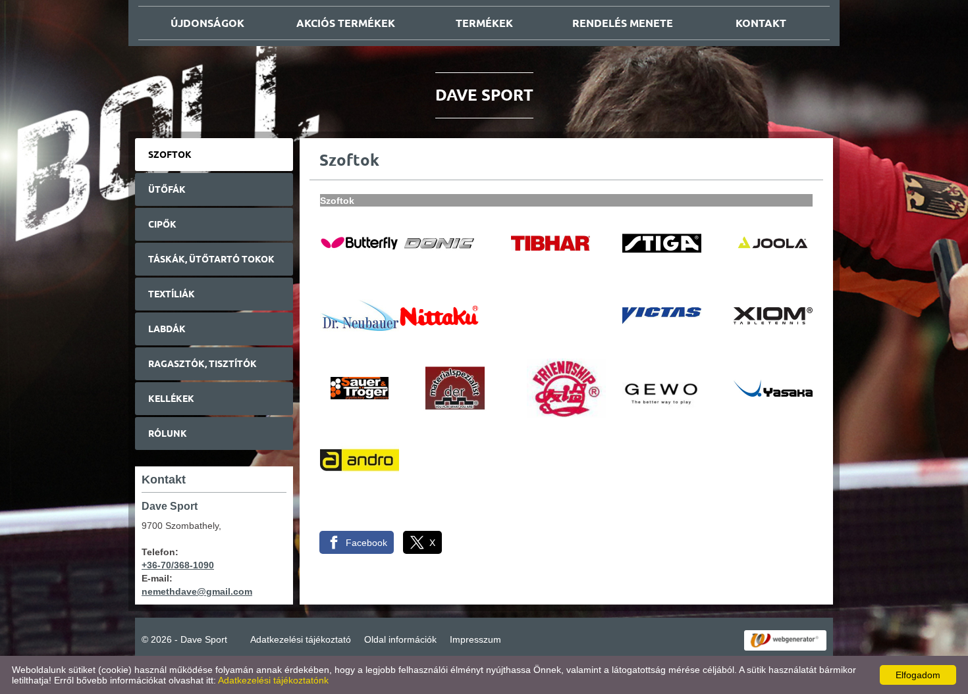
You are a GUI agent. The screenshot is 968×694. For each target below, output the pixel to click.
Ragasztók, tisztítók (202, 364)
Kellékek (171, 398)
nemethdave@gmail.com (197, 591)
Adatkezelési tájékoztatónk (273, 680)
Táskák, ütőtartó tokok (211, 259)
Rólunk (167, 433)
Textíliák (171, 294)
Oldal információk (400, 639)
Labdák (167, 329)
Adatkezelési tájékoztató (300, 639)
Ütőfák (167, 189)
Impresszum (475, 639)
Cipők (162, 224)
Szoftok (170, 154)
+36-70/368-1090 (178, 565)
